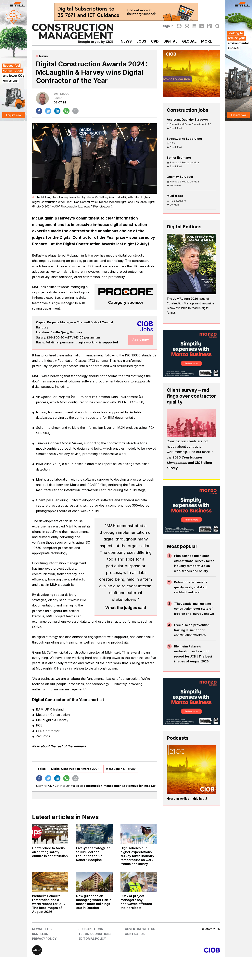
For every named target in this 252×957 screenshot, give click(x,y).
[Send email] (75, 111)
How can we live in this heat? (187, 798)
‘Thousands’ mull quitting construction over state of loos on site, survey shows (194, 609)
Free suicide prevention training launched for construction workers (191, 630)
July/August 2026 (185, 298)
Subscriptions (91, 929)
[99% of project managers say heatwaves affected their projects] (138, 882)
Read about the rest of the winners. (59, 746)
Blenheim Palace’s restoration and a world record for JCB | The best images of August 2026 (193, 654)
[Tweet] (48, 111)
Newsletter (42, 929)
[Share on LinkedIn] (57, 111)
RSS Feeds (40, 934)
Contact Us (135, 934)
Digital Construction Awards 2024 (75, 768)
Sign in (168, 26)
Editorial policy (92, 938)
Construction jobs (187, 110)
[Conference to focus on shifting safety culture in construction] (50, 834)
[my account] (179, 26)
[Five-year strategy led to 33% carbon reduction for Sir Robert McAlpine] (94, 834)
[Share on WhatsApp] (66, 111)
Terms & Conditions (95, 934)
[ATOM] (79, 950)
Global (189, 41)
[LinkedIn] (209, 26)
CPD (155, 41)
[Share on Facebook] (39, 111)
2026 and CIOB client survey (189, 462)
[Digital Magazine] (194, 26)
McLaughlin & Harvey (120, 768)
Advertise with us (140, 929)
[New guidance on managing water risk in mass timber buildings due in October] (94, 882)
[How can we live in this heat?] (191, 769)
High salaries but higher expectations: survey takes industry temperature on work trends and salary (194, 563)
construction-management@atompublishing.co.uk (120, 785)
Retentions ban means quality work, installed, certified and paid (191, 587)
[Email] (187, 26)
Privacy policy (44, 938)
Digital (170, 41)
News (126, 41)
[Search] (217, 26)
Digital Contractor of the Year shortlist (68, 699)
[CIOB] (173, 950)
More (206, 41)
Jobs (141, 41)
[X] (201, 26)
